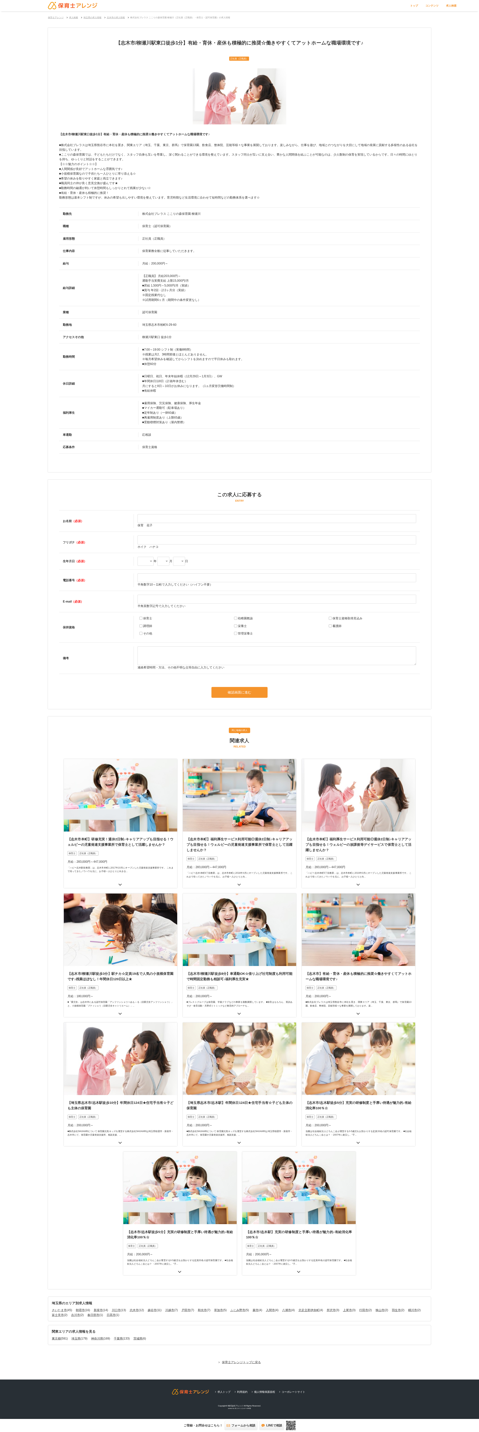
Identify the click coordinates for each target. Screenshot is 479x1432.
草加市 (218, 1310)
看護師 (336, 626)
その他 (147, 633)
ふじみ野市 (237, 1310)
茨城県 (137, 1338)
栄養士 (242, 626)
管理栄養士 (245, 633)
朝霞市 (80, 1310)
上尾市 (347, 1310)
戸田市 (185, 1310)
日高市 (111, 1315)
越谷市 (152, 1310)
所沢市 (331, 1310)
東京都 (56, 1338)
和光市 (202, 1310)
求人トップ (224, 1391)
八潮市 (286, 1310)
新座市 (98, 1310)
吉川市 (75, 1315)
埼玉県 (75, 1338)
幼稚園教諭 (245, 618)
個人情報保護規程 (264, 1391)
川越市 (169, 1310)
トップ (414, 5)
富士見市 (58, 1315)
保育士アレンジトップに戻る (241, 1362)
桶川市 (412, 1310)
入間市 (270, 1310)
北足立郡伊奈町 (308, 1310)
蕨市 (256, 1310)
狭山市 (380, 1310)
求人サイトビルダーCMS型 (243, 1408)
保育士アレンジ (56, 17)
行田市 (363, 1310)
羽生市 (396, 1310)
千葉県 (118, 1338)
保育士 (147, 618)
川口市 (116, 1310)
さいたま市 (59, 1310)
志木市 (134, 1310)
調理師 (147, 626)
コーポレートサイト (293, 1391)
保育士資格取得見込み (347, 618)
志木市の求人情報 (116, 17)
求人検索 (451, 5)
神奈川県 (97, 1338)
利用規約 (242, 1391)
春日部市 (93, 1315)
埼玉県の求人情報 (92, 17)
